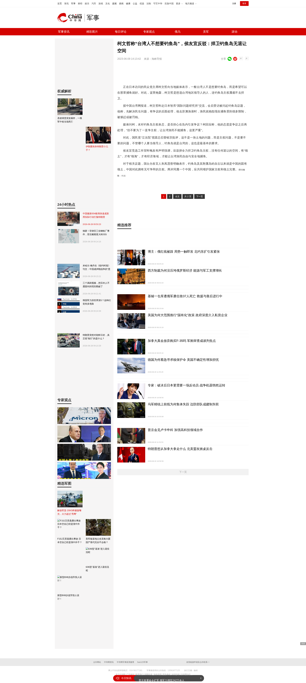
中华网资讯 (109, 662)
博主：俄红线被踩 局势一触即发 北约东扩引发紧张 (184, 251)
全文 (177, 196)
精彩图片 (92, 31)
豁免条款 (167, 674)
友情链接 (176, 674)
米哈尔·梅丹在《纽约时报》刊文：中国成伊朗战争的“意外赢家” (96, 267)
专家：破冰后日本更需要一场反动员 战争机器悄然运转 (186, 385)
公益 (135, 3)
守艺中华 (157, 3)
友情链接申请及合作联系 (198, 662)
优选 (142, 3)
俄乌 (177, 31)
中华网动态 (186, 674)
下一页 (199, 196)
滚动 (234, 31)
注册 (234, 3)
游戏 (100, 3)
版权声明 (157, 674)
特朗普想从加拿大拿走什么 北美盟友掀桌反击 (180, 449)
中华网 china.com (70, 18)
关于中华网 (120, 674)
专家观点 (149, 31)
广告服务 (130, 674)
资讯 (66, 3)
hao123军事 (142, 662)
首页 (59, 3)
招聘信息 (148, 674)
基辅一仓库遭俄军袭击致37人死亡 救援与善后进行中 (185, 296)
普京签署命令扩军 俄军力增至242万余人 (161, 678)
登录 (244, 3)
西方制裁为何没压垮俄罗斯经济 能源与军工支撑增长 (185, 270)
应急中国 (169, 3)
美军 (206, 31)
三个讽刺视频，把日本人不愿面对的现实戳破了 (96, 285)
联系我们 (139, 674)
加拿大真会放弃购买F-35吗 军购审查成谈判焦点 (182, 340)
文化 (107, 3)
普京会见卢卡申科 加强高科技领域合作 (175, 430)
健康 (128, 3)
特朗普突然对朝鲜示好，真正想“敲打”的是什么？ (96, 337)
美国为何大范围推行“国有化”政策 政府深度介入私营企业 (187, 315)
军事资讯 (63, 31)
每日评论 (120, 31)
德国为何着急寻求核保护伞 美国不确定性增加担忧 (183, 359)
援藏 (114, 3)
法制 (148, 3)
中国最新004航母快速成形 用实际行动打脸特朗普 (96, 215)
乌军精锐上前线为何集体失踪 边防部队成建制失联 (183, 404)
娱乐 (87, 3)
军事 (73, 3)
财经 (80, 3)
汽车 (94, 3)
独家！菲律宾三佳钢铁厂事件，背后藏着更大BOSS (96, 233)
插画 (121, 3)
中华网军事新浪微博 (125, 662)
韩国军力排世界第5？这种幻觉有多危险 (97, 302)
